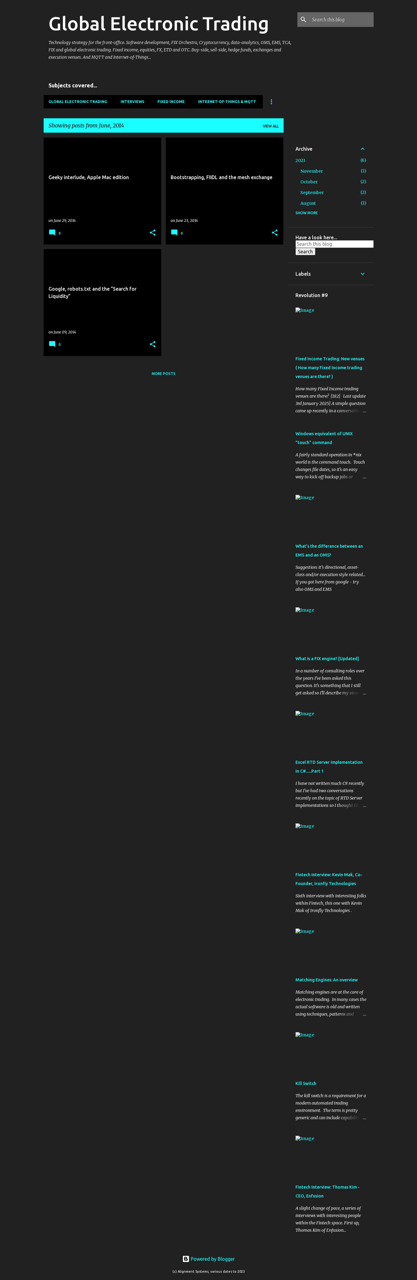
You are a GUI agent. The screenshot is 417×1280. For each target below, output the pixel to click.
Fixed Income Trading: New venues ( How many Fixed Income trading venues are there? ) (330, 367)
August (308, 203)
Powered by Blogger (212, 1259)
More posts (164, 374)
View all (271, 126)
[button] (152, 233)
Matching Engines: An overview (327, 979)
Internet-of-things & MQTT (227, 102)
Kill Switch (306, 1083)
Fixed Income (171, 102)
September (312, 192)
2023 (300, 160)
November (311, 171)
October (309, 182)
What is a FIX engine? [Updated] (327, 658)
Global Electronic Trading (159, 23)
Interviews (132, 102)
